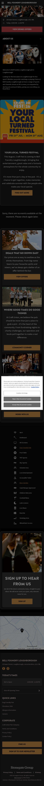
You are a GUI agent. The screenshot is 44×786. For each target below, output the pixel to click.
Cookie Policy (35, 387)
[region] (22, 393)
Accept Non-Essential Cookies (22, 405)
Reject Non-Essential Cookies (22, 399)
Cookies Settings (22, 393)
